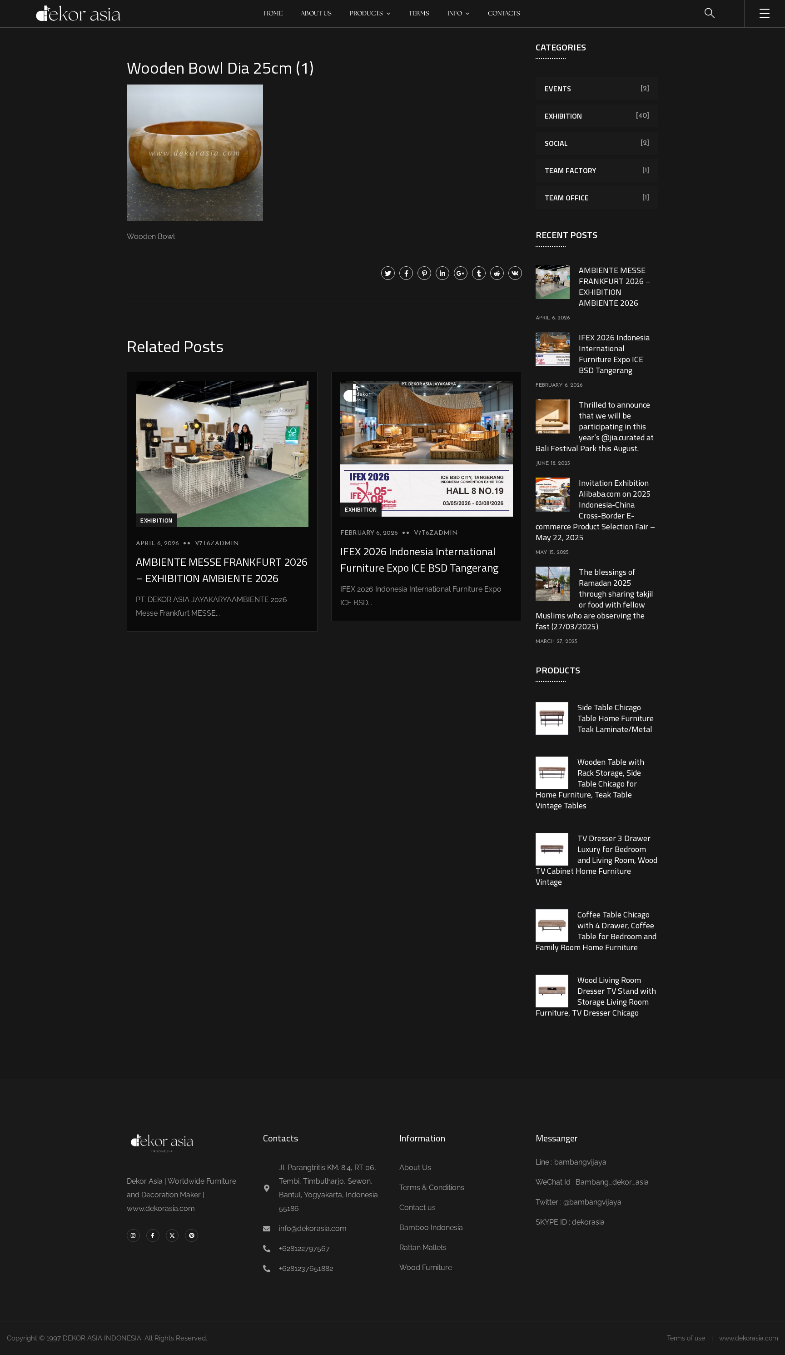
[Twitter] (388, 273)
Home (273, 13)
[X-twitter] (172, 1235)
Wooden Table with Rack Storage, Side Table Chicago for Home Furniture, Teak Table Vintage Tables (590, 784)
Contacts (504, 13)
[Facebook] (406, 273)
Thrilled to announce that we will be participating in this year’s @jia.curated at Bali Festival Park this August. (595, 426)
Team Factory (570, 170)
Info (454, 13)
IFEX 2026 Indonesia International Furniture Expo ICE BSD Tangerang (419, 559)
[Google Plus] (460, 273)
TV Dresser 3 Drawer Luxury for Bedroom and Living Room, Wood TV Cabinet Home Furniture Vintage (596, 860)
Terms (419, 13)
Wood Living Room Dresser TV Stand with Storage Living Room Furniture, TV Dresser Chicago (596, 996)
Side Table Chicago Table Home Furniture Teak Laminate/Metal (615, 718)
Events (558, 88)
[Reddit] (497, 273)
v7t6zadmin (217, 543)
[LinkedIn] (442, 273)
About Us (316, 13)
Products (366, 13)
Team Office (567, 197)
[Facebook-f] (152, 1235)
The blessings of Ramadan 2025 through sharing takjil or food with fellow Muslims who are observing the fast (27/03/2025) (594, 599)
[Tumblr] (479, 273)
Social (556, 143)
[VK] (515, 273)
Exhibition (156, 520)
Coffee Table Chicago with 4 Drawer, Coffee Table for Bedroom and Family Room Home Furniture (596, 930)
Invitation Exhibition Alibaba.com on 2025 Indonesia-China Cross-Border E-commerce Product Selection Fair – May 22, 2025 (595, 510)
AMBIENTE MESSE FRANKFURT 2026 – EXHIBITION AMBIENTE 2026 (222, 569)
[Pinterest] (424, 273)
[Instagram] (133, 1235)
